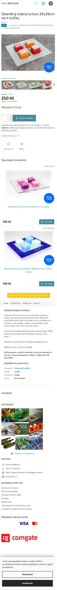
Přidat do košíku (26, 118)
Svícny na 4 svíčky (22, 368)
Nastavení (27, 574)
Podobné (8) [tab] (15, 303)
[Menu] (51, 3)
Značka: (12, 28)
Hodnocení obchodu (9, 488)
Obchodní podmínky (9, 491)
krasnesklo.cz (11, 476)
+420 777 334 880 (12, 468)
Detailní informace (8, 135)
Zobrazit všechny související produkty (28, 295)
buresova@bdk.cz (13, 464)
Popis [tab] (6, 303)
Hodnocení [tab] (26, 303)
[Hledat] (36, 3)
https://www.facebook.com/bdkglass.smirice (24, 472)
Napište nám (6, 502)
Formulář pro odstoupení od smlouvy (16, 509)
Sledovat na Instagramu (24, 453)
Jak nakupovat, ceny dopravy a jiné (15, 505)
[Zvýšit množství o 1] (11, 116)
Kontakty (5, 498)
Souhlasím (27, 583)
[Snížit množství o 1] (11, 119)
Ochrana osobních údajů (11, 495)
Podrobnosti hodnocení (42, 25)
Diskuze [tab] (36, 303)
